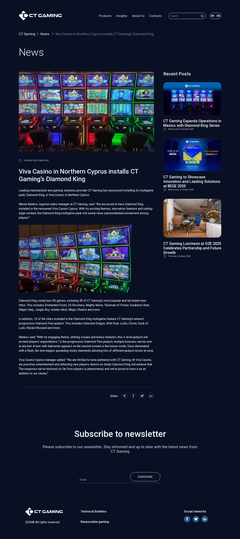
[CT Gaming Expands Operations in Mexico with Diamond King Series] (192, 98)
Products (105, 16)
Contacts (155, 16)
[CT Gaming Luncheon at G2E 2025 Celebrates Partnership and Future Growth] (192, 218)
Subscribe (145, 476)
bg (218, 15)
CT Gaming (27, 34)
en (212, 15)
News (45, 34)
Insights (121, 16)
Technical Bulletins (93, 511)
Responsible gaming (95, 522)
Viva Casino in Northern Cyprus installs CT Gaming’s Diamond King (104, 34)
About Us (138, 16)
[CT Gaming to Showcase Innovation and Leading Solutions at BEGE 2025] (192, 154)
